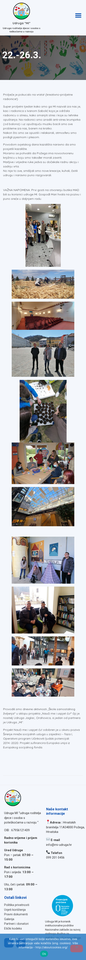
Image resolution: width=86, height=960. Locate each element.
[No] (76, 948)
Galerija (9, 919)
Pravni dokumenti (16, 914)
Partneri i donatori (16, 924)
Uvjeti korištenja (15, 910)
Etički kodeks (13, 928)
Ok (44, 953)
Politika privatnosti (16, 905)
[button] (78, 15)
